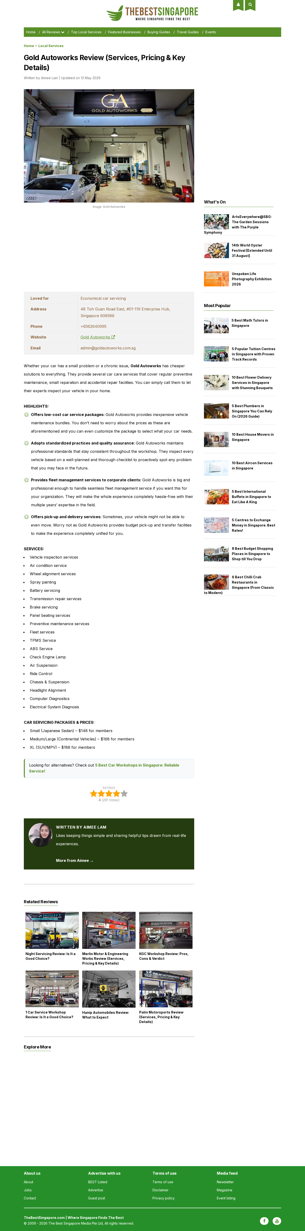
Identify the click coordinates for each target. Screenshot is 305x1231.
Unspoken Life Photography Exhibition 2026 (252, 279)
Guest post (96, 1198)
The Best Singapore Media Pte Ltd (75, 1223)
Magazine (224, 1190)
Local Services (51, 46)
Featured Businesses (124, 32)
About (28, 1182)
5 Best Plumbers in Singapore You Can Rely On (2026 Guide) (252, 411)
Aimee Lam (49, 78)
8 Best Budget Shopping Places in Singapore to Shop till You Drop (252, 553)
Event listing (226, 1198)
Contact (30, 1198)
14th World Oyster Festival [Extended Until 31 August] (252, 250)
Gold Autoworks (96, 337)
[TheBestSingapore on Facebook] (264, 1221)
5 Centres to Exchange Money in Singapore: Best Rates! (253, 525)
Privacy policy (163, 1198)
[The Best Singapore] (152, 7)
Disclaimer (160, 1190)
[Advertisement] (109, 249)
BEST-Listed (97, 1182)
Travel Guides (188, 32)
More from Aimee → (75, 860)
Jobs (28, 1190)
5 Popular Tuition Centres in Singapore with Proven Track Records (253, 354)
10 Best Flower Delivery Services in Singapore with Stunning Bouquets (252, 382)
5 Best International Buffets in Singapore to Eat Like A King (251, 496)
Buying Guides (158, 32)
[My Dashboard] (238, 4)
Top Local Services (86, 32)
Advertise (95, 1190)
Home (31, 32)
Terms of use (162, 1182)
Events (210, 32)
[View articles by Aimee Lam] (40, 827)
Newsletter (225, 1182)
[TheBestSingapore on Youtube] (277, 1221)
